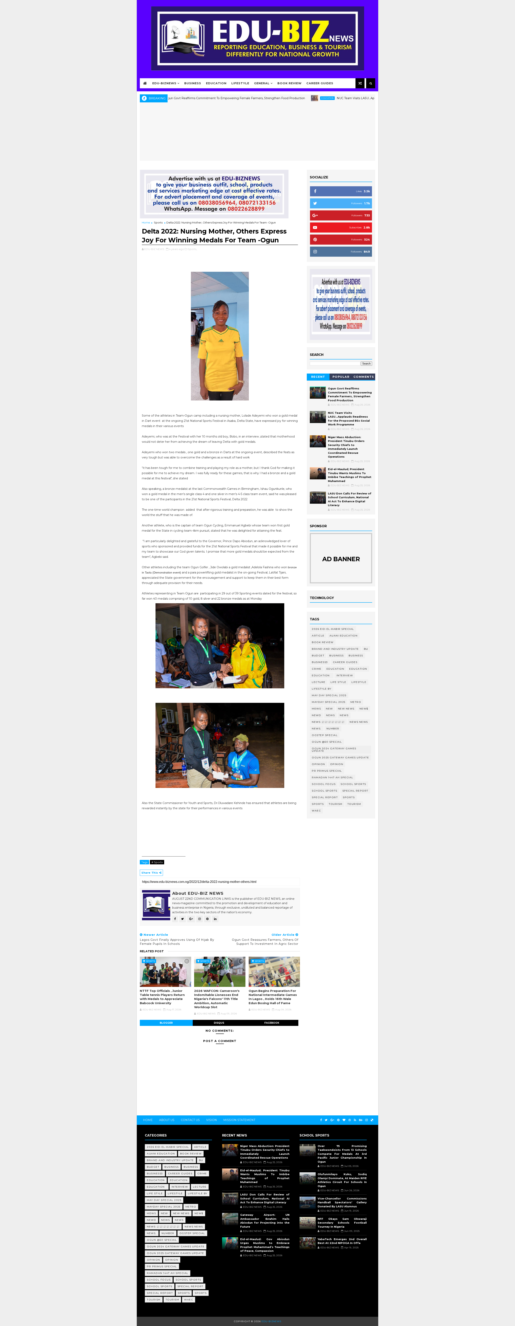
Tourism (335, 803)
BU (366, 648)
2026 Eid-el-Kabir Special (333, 628)
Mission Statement (239, 1120)
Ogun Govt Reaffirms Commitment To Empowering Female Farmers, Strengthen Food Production (184, 98)
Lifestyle (240, 83)
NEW (329, 708)
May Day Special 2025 (329, 695)
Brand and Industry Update (335, 648)
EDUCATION (277, 98)
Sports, (192, 249)
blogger (166, 1022)
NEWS (344, 715)
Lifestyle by (321, 688)
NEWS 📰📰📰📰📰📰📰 (328, 721)
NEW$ (363, 708)
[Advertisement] (257, 132)
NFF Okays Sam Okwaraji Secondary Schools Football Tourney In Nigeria (342, 1222)
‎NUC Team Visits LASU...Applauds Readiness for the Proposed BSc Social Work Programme (350, 98)
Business (192, 83)
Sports (158, 222)
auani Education (344, 635)
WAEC (316, 810)
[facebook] (321, 1120)
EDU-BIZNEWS (164, 83)
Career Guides (319, 83)
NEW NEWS (346, 708)
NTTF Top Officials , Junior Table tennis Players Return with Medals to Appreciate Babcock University (162, 997)
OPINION (336, 764)
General (262, 83)
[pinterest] (338, 1120)
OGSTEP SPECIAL (325, 735)
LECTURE (318, 682)
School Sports (353, 784)
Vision (211, 1120)
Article (318, 635)
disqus (219, 1022)
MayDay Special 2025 (328, 701)
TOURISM (354, 803)
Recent (318, 377)
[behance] (360, 1120)
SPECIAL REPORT (325, 797)
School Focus (324, 784)
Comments (363, 377)
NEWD (316, 715)
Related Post (152, 951)
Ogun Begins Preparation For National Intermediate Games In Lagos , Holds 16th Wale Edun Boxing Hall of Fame (273, 997)
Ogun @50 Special (327, 741)
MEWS (316, 708)
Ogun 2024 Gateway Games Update (334, 749)
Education (216, 83)
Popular (341, 377)
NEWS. (316, 728)
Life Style (338, 682)
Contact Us (190, 1120)
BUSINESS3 (320, 662)
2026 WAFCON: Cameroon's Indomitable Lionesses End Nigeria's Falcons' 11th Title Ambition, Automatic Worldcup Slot (217, 999)
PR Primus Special (327, 770)
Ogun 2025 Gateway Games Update (340, 757)
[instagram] (366, 1120)
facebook (271, 1022)
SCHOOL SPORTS (324, 790)
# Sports (157, 862)
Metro (355, 701)
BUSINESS (356, 655)
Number (333, 728)
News (330, 715)
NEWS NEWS (359, 721)
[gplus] (332, 1120)
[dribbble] (349, 1120)
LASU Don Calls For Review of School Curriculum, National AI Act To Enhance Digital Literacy (264, 1198)
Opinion (318, 764)
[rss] (355, 1120)
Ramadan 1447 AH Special (332, 777)
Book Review (289, 83)
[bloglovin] (344, 1120)
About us (166, 1120)
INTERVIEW (345, 675)
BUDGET (318, 655)
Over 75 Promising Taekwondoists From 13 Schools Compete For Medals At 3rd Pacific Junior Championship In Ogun (342, 1153)
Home (146, 222)
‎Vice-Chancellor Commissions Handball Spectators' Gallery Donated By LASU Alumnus (342, 1202)
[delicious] (372, 1120)
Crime (316, 668)
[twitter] (326, 1120)
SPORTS (318, 803)
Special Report (355, 790)
